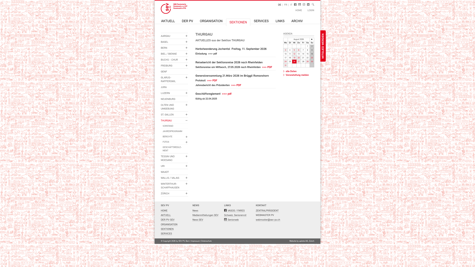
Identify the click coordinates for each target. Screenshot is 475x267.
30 (312, 62)
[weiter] (312, 39)
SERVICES (261, 21)
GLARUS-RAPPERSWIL (168, 79)
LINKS (280, 21)
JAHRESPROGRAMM (172, 131)
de (279, 5)
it (291, 5)
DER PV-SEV (167, 220)
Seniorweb (233, 220)
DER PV (187, 21)
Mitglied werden (322, 46)
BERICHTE (167, 137)
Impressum (195, 241)
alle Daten (291, 71)
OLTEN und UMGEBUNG (167, 107)
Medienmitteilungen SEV (205, 215)
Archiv (297, 21)
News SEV (197, 220)
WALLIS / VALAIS (170, 178)
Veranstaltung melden (297, 75)
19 (294, 58)
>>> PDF (267, 67)
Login (311, 10)
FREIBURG (166, 66)
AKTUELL (168, 21)
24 (286, 62)
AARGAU (165, 36)
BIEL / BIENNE (169, 54)
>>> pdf (227, 93)
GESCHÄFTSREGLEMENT (172, 149)
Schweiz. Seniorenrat (235, 215)
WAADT (165, 172)
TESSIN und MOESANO (168, 158)
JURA (164, 87)
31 (285, 66)
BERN (164, 48)
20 (299, 58)
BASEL (164, 42)
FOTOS (166, 142)
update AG (303, 241)
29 (308, 62)
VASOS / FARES (236, 210)
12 (294, 54)
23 (312, 58)
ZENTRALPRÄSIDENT (267, 210)
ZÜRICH (165, 193)
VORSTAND (168, 126)
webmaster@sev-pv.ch (268, 220)
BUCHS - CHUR (169, 60)
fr (285, 5)
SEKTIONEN (238, 22)
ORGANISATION (211, 21)
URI (163, 166)
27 (299, 62)
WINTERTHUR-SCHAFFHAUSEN (170, 186)
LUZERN (165, 93)
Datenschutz (206, 241)
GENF (164, 71)
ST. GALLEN (167, 114)
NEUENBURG (168, 99)
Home (298, 10)
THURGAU (166, 120)
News (195, 210)
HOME (164, 210)
